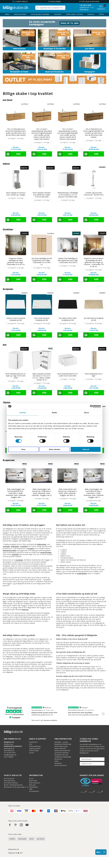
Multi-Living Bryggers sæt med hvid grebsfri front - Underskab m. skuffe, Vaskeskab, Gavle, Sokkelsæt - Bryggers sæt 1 (16, 493)
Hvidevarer (90, 14)
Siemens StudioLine (60, 765)
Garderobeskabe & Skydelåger (40, 14)
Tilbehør (101, 14)
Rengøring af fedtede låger (63, 744)
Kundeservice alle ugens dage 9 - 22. (17, 787)
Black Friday (33, 781)
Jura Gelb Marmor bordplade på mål (93, 319)
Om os (31, 778)
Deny (23, 449)
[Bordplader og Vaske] (19, 63)
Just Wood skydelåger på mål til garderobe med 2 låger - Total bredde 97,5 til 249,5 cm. (42, 261)
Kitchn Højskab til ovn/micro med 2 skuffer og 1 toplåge (15, 194)
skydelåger (15, 554)
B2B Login (32, 785)
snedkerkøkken (82, 573)
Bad (4, 344)
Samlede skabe (34, 750)
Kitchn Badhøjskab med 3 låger (94, 375)
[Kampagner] (89, 63)
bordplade (19, 560)
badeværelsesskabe (9, 550)
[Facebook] (9, 826)
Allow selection (54, 449)
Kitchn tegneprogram (61, 746)
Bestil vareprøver (34, 783)
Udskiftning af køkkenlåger (62, 757)
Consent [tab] (22, 412)
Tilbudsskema (33, 787)
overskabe (6, 546)
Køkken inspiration (60, 748)
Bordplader (57, 14)
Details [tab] (54, 412)
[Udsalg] (54, 27)
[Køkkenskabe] (19, 39)
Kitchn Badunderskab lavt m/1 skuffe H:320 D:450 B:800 (67, 375)
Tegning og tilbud (34, 748)
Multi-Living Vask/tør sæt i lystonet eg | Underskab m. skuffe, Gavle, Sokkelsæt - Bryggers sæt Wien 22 (67, 492)
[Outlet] (54, 83)
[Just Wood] (89, 39)
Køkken (7, 14)
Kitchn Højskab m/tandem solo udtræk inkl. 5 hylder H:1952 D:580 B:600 (42, 195)
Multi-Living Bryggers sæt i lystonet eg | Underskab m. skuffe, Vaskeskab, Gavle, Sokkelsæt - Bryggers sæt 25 (42, 492)
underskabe (15, 546)
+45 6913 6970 (85, 5)
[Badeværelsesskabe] (54, 63)
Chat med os (84, 9)
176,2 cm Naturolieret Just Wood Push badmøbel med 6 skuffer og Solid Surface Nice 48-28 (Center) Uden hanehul (16, 132)
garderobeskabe (46, 552)
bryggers (31, 548)
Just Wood (7, 100)
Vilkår (31, 789)
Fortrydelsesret (34, 791)
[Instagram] (21, 826)
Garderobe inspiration (61, 753)
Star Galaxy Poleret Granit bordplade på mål (68, 319)
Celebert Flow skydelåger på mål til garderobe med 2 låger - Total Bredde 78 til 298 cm (67, 260)
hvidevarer (25, 610)
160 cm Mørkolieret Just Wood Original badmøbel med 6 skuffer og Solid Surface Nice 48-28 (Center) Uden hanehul (93, 133)
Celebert (12, 839)
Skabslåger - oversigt (61, 742)
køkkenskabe (41, 544)
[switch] (42, 441)
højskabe (24, 546)
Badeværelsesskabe (20, 14)
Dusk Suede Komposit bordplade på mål (41, 319)
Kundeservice (33, 742)
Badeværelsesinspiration (62, 750)
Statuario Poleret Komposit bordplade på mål (15, 319)
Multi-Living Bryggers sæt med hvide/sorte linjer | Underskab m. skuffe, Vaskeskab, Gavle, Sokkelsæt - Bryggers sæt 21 (94, 493)
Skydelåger (8, 229)
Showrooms (58, 759)
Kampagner (58, 763)
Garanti (31, 753)
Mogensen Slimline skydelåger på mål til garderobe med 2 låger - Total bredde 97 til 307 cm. (15, 261)
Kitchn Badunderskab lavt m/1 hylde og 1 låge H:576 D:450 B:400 (15, 376)
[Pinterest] (15, 826)
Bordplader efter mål (61, 755)
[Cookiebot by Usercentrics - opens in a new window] (91, 406)
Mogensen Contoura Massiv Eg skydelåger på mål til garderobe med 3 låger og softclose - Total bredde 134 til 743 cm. (93, 262)
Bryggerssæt (9, 460)
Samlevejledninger (35, 746)
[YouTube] (27, 826)
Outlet (56, 761)
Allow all (85, 449)
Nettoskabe (22, 839)
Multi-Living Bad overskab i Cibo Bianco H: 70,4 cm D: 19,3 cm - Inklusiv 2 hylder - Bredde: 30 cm (41, 377)
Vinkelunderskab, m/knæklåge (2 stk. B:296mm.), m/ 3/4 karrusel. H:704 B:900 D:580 (67, 195)
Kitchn (31, 839)
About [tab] (86, 412)
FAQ (30, 744)
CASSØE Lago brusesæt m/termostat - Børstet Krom (93, 194)
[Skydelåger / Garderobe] (54, 39)
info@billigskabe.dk (10, 755)
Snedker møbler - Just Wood (74, 14)
